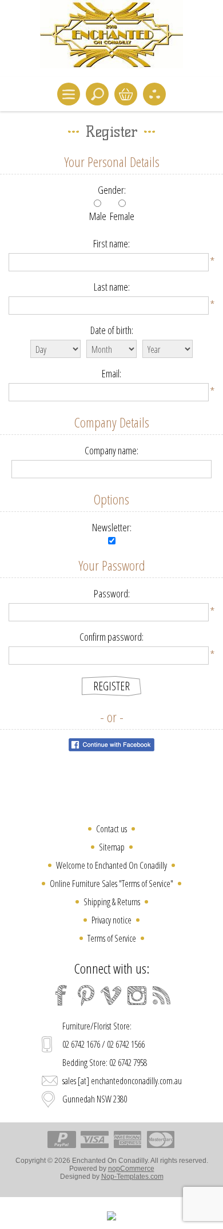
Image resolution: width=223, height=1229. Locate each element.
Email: (111, 373)
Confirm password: (111, 637)
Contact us (111, 829)
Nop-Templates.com (132, 1177)
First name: (111, 243)
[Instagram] (137, 995)
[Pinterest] (86, 995)
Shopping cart (125, 94)
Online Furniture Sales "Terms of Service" (111, 883)
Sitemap (112, 847)
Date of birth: (111, 330)
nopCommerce (131, 1169)
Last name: (112, 287)
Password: (112, 593)
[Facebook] (61, 995)
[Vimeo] (111, 995)
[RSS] (162, 995)
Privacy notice (111, 920)
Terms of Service (111, 938)
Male (97, 216)
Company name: (111, 450)
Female (122, 216)
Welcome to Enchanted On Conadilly (111, 865)
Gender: (112, 190)
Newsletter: (112, 527)
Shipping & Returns (111, 902)
